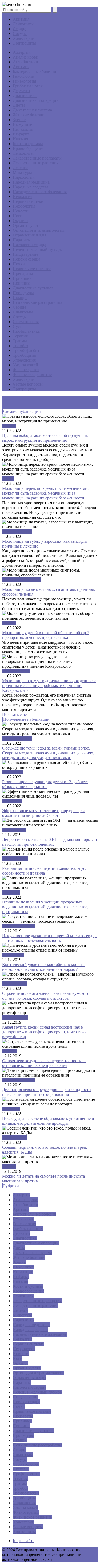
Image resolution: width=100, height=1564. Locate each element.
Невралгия (22, 196)
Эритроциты (24, 43)
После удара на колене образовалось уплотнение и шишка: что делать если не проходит (48, 1121)
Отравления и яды (29, 235)
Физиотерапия (26, 369)
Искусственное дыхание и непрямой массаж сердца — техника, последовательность (49, 938)
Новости (21, 211)
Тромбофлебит (26, 350)
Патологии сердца (29, 244)
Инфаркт (21, 134)
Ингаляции (23, 129)
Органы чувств (27, 225)
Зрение (19, 119)
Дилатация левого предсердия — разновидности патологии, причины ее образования (46, 1092)
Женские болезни (29, 114)
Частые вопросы (28, 384)
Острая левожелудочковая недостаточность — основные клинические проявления (44, 1063)
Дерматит (21, 90)
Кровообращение (28, 148)
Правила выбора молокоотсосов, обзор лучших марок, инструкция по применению (45, 438)
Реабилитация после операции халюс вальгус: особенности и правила (44, 870)
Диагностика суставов (33, 288)
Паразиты (22, 240)
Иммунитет (23, 124)
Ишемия (20, 139)
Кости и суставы (28, 143)
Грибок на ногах (28, 86)
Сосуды (20, 33)
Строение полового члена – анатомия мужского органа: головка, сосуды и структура (45, 995)
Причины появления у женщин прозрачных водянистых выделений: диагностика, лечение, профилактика (45, 907)
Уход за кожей (25, 365)
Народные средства (30, 187)
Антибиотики (25, 62)
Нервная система (28, 201)
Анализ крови (25, 57)
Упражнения (24, 360)
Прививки (22, 278)
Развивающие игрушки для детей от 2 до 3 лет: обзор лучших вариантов (45, 784)
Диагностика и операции (36, 100)
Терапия (20, 336)
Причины (21, 283)
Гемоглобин (23, 76)
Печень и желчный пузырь (37, 249)
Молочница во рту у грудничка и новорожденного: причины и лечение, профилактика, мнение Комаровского (49, 685)
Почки (19, 264)
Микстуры (22, 172)
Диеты (19, 105)
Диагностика (25, 95)
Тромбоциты (24, 355)
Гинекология (24, 81)
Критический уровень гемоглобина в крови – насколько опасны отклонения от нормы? (43, 967)
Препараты (23, 273)
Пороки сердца (26, 259)
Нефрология (24, 206)
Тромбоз (20, 345)
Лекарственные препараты (37, 158)
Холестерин (23, 38)
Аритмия (21, 19)
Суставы (21, 326)
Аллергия (21, 52)
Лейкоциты (23, 24)
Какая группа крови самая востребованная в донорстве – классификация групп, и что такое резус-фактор (44, 1032)
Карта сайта (23, 1540)
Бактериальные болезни (34, 71)
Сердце (19, 28)
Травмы (20, 341)
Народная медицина (31, 182)
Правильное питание (32, 268)
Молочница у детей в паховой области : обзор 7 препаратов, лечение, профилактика (45, 635)
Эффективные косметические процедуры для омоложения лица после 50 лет (43, 813)
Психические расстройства (37, 302)
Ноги (17, 216)
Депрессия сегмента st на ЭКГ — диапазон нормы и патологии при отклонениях (49, 842)
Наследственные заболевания (40, 191)
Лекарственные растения (35, 163)
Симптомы (23, 312)
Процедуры (23, 292)
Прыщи (20, 297)
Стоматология (26, 321)
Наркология (23, 177)
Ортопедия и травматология (38, 230)
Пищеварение (25, 254)
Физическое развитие (32, 374)
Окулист (20, 220)
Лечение (20, 167)
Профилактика (26, 331)
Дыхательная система (32, 110)
